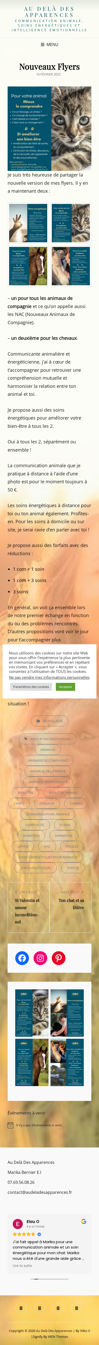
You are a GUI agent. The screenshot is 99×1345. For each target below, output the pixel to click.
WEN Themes (58, 1336)
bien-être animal (63, 792)
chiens (75, 803)
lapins (22, 846)
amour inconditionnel (50, 739)
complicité (34, 825)
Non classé (53, 721)
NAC (47, 846)
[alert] (49, 1125)
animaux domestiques (48, 782)
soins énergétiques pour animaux (47, 857)
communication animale (48, 814)
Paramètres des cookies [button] (31, 686)
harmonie (64, 835)
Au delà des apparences (49, 11)
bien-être (26, 792)
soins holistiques (35, 868)
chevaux (47, 803)
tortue (73, 868)
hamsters (31, 835)
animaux (47, 749)
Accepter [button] (65, 686)
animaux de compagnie (48, 760)
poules (72, 846)
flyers (65, 825)
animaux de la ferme (47, 771)
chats (19, 803)
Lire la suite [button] (22, 1266)
